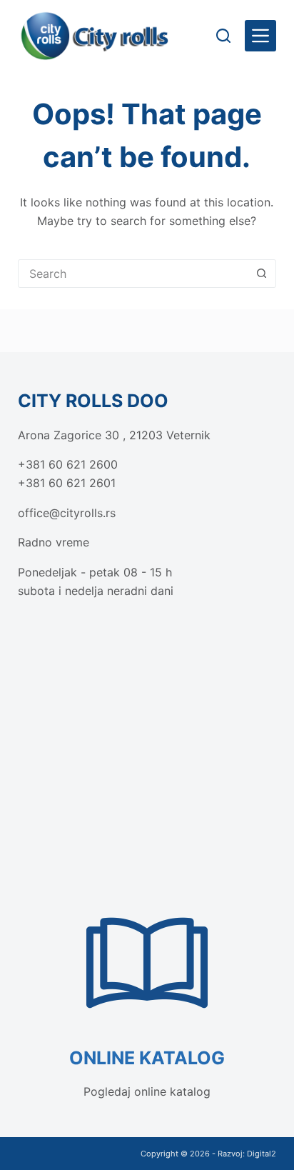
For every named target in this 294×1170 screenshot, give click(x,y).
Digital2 (261, 1154)
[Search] (223, 36)
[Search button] (261, 273)
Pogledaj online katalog (147, 1091)
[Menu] (260, 35)
